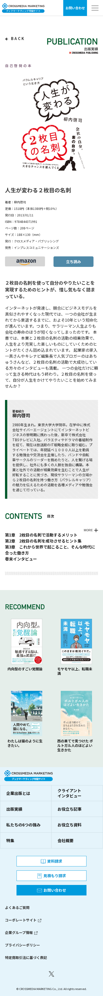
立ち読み (73, 261)
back (17, 38)
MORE (88, 530)
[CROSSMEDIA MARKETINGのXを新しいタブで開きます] (51, 974)
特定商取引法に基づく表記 (26, 957)
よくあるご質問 (17, 907)
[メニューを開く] (95, 8)
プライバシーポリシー (22, 944)
